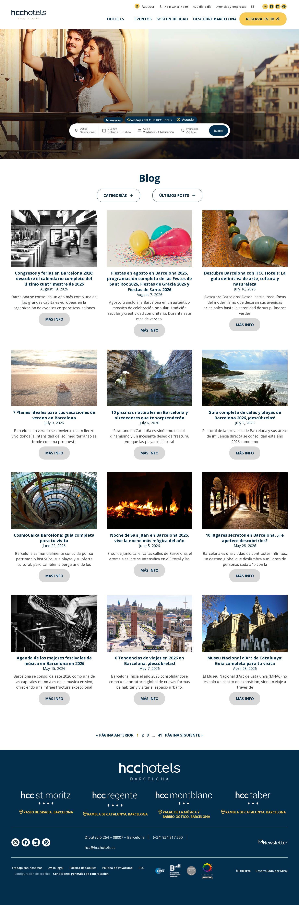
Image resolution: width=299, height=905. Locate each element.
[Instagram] (265, 6)
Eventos (143, 19)
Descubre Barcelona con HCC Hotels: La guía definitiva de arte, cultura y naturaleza (245, 278)
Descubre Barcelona (215, 19)
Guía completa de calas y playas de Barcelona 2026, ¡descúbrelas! (244, 415)
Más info (54, 319)
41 (160, 735)
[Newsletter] (260, 841)
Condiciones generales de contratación (81, 874)
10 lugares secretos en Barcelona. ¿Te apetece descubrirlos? (245, 537)
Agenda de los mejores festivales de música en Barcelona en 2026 (54, 660)
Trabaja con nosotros (26, 868)
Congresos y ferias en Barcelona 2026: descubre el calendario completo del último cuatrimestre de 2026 (54, 278)
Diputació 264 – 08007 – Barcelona (115, 837)
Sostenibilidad (172, 19)
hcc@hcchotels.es (100, 847)
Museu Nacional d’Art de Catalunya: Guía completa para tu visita (244, 660)
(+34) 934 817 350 (168, 837)
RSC (141, 868)
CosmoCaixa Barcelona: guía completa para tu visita (54, 537)
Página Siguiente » (184, 735)
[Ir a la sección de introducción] (149, 152)
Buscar (218, 130)
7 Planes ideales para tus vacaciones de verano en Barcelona (54, 415)
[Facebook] (271, 6)
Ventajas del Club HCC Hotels (151, 120)
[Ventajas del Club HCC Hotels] (128, 119)
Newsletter (275, 842)
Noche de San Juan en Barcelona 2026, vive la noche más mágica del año (149, 537)
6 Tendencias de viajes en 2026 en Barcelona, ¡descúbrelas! (149, 660)
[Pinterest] (284, 6)
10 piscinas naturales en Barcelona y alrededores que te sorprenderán (149, 415)
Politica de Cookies (83, 868)
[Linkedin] (277, 6)
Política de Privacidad (117, 868)
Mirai (284, 871)
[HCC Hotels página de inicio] (28, 15)
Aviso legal (55, 868)
